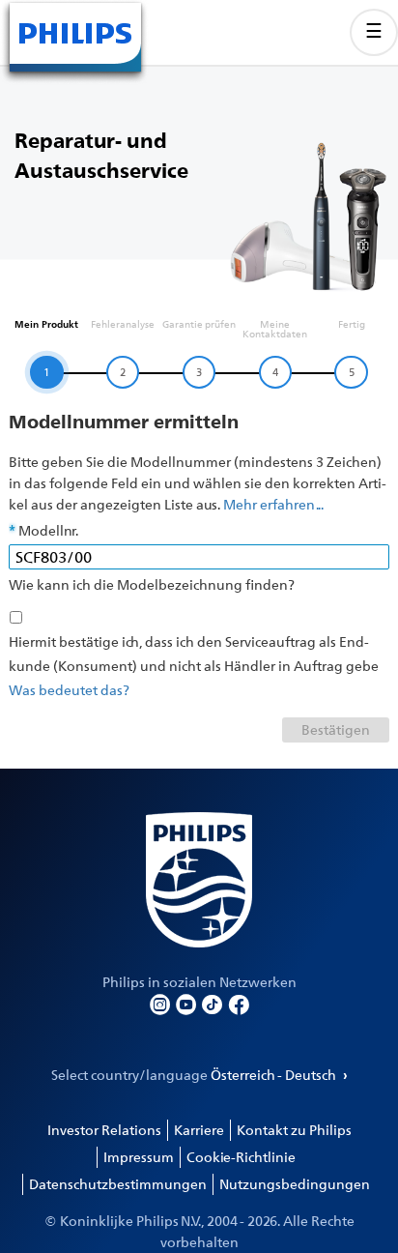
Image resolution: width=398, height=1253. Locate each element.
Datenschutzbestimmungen (118, 1184)
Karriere (199, 1130)
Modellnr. (48, 530)
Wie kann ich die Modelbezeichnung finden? (152, 584)
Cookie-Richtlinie (241, 1157)
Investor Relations (104, 1130)
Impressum (138, 1157)
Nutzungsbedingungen (294, 1184)
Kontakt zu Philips (294, 1130)
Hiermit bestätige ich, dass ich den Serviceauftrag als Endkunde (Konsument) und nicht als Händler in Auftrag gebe (194, 653)
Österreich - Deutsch (275, 1075)
